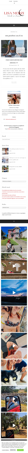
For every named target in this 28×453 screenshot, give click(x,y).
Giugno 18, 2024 (13, 65)
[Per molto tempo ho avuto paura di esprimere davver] (14, 293)
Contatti (10, 1)
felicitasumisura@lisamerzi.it (11, 119)
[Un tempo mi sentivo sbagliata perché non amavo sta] (14, 346)
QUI (9, 128)
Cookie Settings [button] (5, 450)
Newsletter (16, 1)
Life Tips (18, 56)
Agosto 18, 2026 (12, 153)
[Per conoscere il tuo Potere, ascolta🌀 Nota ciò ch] (14, 399)
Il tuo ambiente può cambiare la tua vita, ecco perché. (11, 190)
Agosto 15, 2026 (12, 168)
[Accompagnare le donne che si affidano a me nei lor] (14, 319)
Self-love (23, 56)
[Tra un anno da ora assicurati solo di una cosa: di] (14, 372)
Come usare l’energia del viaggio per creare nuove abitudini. (13, 198)
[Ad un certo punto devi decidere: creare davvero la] (14, 266)
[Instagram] (14, 3)
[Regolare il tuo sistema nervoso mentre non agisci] (14, 425)
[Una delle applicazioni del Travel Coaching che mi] (14, 239)
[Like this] (18, 65)
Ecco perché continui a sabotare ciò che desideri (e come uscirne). (14, 196)
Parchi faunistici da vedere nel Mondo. (15, 166)
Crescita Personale (6, 56)
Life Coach (13, 56)
